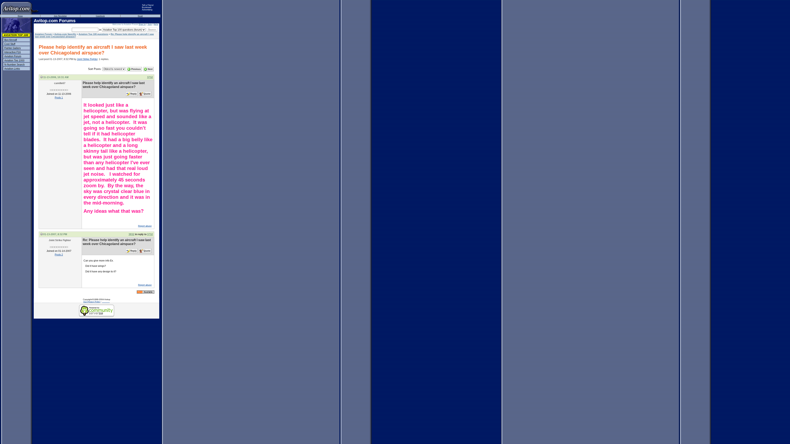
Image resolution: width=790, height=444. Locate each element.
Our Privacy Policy (91, 302)
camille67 (59, 83)
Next (150, 69)
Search (152, 29)
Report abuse (145, 226)
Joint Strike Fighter (87, 59)
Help (156, 24)
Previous (136, 69)
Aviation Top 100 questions (93, 34)
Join (150, 24)
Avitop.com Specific (65, 34)
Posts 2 (59, 254)
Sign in (142, 24)
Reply (133, 93)
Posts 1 (59, 97)
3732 (150, 77)
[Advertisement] (90, 7)
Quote (147, 93)
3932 (131, 234)
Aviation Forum (43, 34)
